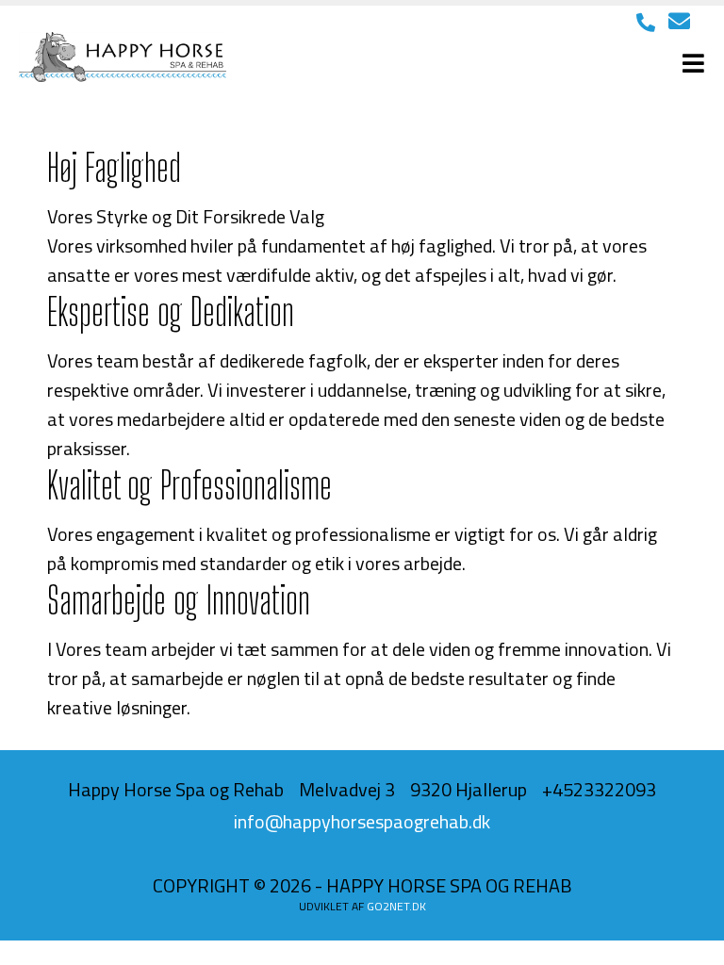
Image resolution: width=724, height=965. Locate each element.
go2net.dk (396, 906)
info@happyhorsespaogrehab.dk (362, 821)
